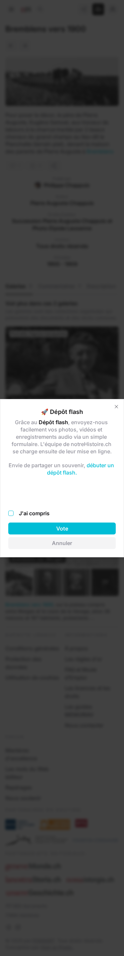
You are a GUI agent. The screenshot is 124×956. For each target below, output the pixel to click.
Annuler (62, 543)
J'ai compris (34, 513)
